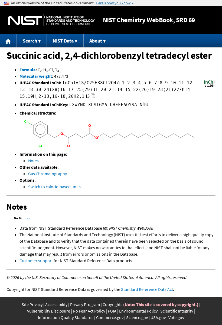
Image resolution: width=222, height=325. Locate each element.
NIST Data (63, 41)
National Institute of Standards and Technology (51, 20)
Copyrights (112, 304)
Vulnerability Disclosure (48, 311)
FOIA (112, 311)
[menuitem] (8, 40)
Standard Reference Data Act (147, 289)
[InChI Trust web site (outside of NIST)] (209, 86)
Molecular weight (35, 76)
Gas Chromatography (47, 173)
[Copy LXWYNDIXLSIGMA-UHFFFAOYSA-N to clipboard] (145, 105)
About (95, 41)
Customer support (36, 260)
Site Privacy (32, 304)
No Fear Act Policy (89, 311)
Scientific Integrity (176, 311)
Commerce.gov (109, 317)
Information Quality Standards (65, 317)
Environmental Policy (138, 311)
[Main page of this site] (8, 40)
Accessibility (56, 304)
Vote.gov (176, 317)
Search (30, 41)
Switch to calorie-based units (54, 186)
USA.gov (158, 317)
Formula (27, 69)
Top (27, 218)
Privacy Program (85, 304)
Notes (33, 160)
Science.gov (137, 317)
